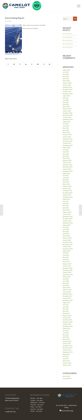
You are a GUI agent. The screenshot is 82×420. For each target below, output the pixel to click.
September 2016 (68, 326)
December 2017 (67, 294)
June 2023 (66, 152)
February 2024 (67, 134)
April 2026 (66, 78)
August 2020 (66, 225)
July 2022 (65, 175)
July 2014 (65, 358)
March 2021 (66, 210)
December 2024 (67, 113)
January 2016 (67, 343)
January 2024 (67, 137)
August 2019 (66, 251)
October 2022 (67, 169)
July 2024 (65, 124)
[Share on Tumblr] (32, 64)
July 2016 (65, 330)
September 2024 (68, 119)
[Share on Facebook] (8, 64)
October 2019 (67, 246)
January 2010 (67, 365)
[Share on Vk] (38, 64)
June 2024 (66, 126)
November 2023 (67, 141)
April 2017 (66, 311)
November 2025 (67, 89)
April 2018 (66, 285)
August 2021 (66, 199)
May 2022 (66, 180)
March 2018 (66, 287)
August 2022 (66, 173)
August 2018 (66, 277)
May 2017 (66, 309)
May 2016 (66, 335)
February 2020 (67, 238)
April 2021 (66, 208)
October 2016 (67, 324)
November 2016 (67, 322)
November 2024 (67, 115)
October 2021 (67, 195)
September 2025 (68, 93)
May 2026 (66, 76)
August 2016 (66, 328)
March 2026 (66, 81)
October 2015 (67, 350)
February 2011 (67, 363)
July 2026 (65, 72)
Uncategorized (67, 378)
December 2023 (67, 139)
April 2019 (66, 259)
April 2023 (66, 156)
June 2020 (66, 229)
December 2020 (67, 216)
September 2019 (68, 249)
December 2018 (67, 268)
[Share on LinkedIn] (26, 64)
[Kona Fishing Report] (1, 210)
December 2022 (67, 165)
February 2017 (67, 315)
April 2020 (66, 233)
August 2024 (66, 121)
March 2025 (66, 106)
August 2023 (66, 147)
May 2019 (66, 257)
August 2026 (66, 70)
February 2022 (67, 186)
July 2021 (65, 201)
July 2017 (65, 305)
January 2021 (67, 214)
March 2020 (66, 236)
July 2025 (65, 98)
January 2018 (67, 292)
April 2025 (66, 104)
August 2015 (66, 354)
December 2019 (67, 242)
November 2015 (67, 348)
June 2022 (66, 178)
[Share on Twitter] (14, 64)
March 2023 (66, 158)
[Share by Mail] (49, 64)
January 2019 (67, 266)
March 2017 (66, 313)
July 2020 (65, 227)
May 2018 (66, 283)
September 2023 (68, 145)
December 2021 (67, 190)
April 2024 (66, 130)
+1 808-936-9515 (10, 411)
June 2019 (66, 255)
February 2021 (67, 212)
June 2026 (66, 74)
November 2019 (67, 244)
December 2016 (67, 320)
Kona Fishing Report (67, 33)
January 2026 (67, 85)
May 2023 (66, 154)
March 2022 (66, 184)
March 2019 (66, 261)
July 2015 (65, 356)
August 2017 (66, 302)
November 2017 (67, 296)
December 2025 (67, 87)
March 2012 (66, 361)
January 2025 (67, 111)
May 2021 (66, 205)
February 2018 (67, 289)
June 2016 (66, 333)
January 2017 (67, 317)
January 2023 (67, 162)
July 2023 (65, 150)
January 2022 (67, 188)
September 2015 (68, 352)
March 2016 (66, 339)
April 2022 (66, 182)
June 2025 (66, 100)
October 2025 (67, 91)
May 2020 (66, 231)
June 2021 (66, 203)
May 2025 (66, 102)
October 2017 (67, 298)
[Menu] (78, 5)
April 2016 (66, 337)
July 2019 (65, 253)
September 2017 (68, 300)
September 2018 (68, 274)
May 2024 (66, 128)
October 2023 (67, 143)
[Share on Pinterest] (20, 64)
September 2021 (68, 197)
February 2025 (67, 109)
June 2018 (66, 281)
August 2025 (66, 96)
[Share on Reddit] (43, 64)
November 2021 (67, 193)
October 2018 (67, 272)
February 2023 (67, 160)
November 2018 (67, 270)
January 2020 (67, 240)
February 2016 (67, 341)
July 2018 (65, 279)
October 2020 (67, 221)
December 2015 (67, 346)
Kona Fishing (66, 376)
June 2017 (66, 307)
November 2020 (67, 218)
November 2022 (67, 167)
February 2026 (67, 83)
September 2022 (68, 171)
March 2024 (66, 132)
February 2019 (67, 264)
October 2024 (67, 117)
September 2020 (68, 223)
